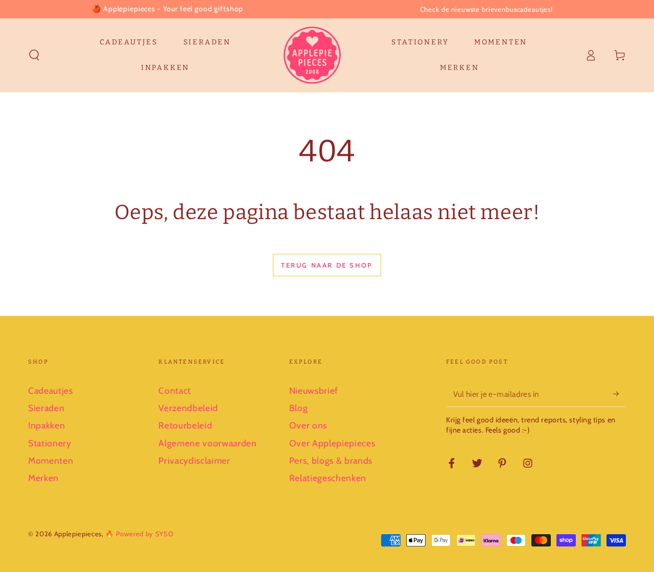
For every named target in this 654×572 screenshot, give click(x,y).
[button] (34, 55)
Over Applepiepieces (332, 443)
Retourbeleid (185, 425)
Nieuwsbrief (313, 390)
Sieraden (46, 407)
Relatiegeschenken (327, 477)
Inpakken (46, 425)
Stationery (50, 443)
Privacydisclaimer (194, 460)
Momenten (50, 460)
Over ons (308, 425)
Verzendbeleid (188, 407)
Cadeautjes (50, 390)
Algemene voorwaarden (207, 443)
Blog (298, 407)
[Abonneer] (619, 394)
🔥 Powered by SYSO (139, 534)
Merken (43, 477)
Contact (174, 390)
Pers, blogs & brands (330, 460)
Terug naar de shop (327, 265)
